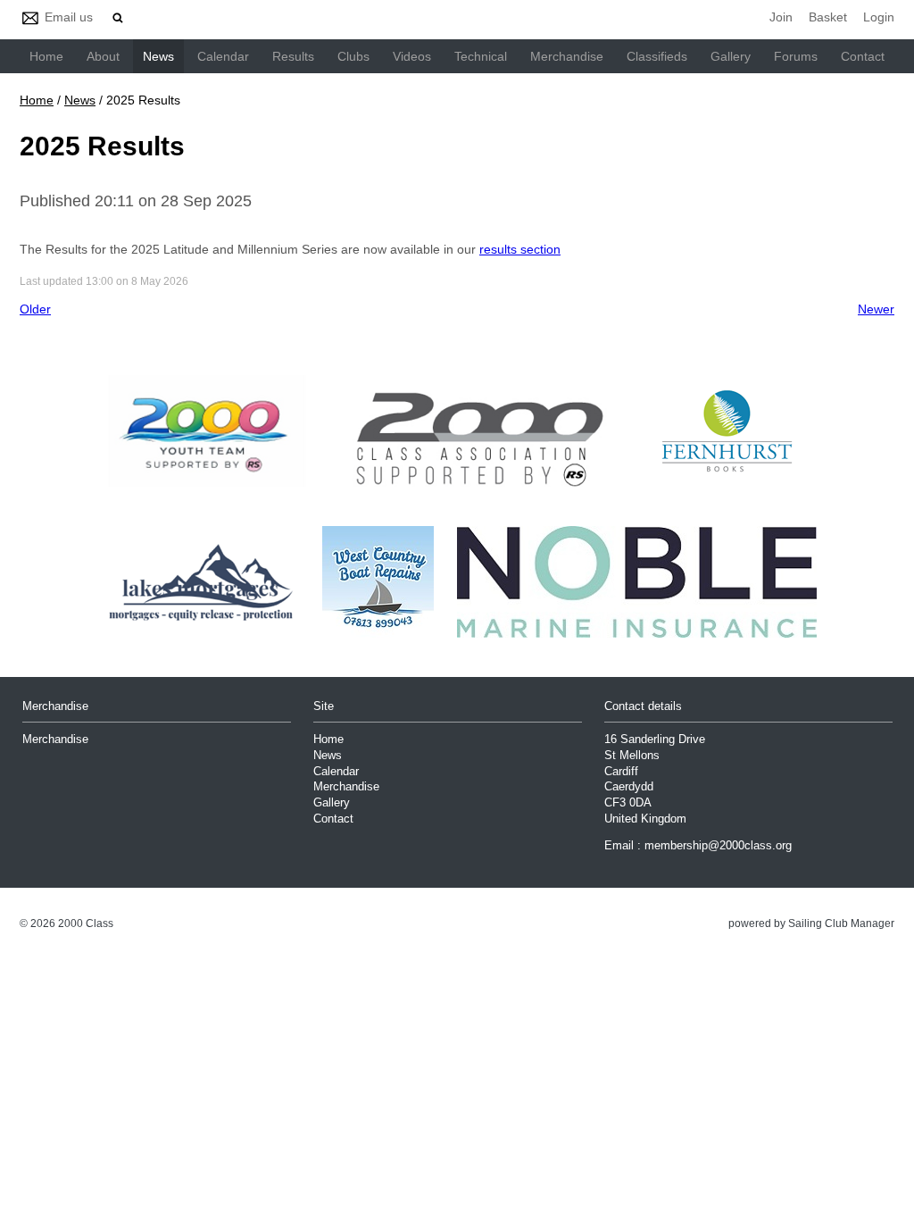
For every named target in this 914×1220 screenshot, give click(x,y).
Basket (828, 17)
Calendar (223, 56)
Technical (480, 56)
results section (520, 249)
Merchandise (566, 56)
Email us (69, 17)
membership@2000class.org (718, 846)
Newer (876, 309)
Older (35, 309)
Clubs (353, 56)
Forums (796, 56)
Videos (412, 56)
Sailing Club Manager (841, 923)
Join (781, 17)
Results (293, 56)
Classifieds (657, 56)
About (103, 56)
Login (878, 17)
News (158, 56)
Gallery (730, 56)
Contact (863, 56)
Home (46, 56)
